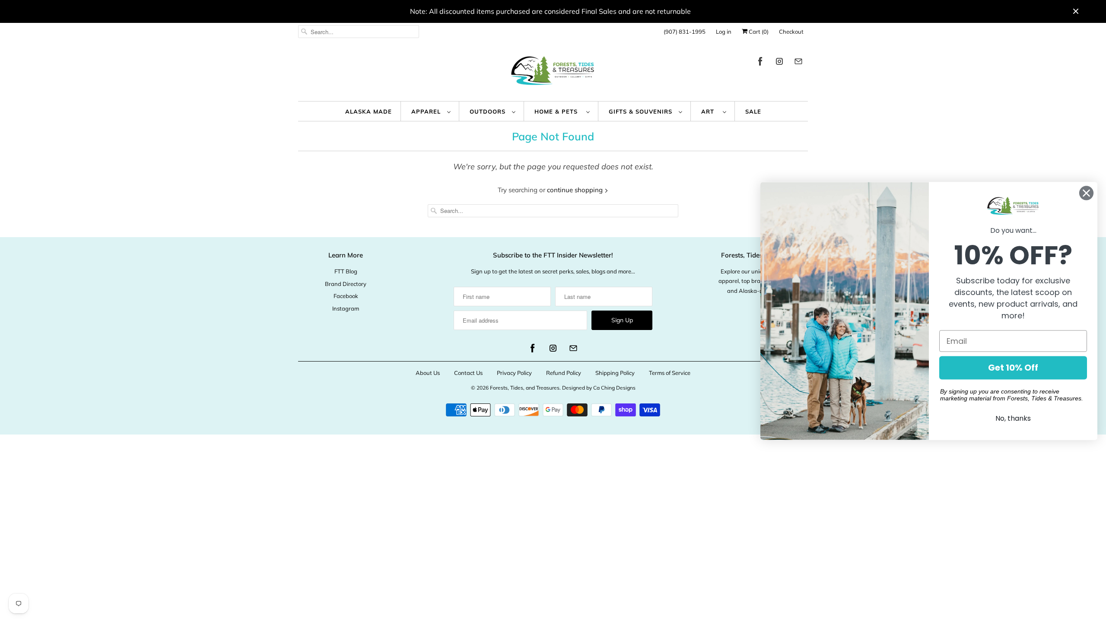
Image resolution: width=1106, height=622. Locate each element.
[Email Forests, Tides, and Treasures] (798, 63)
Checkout (791, 31)
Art (709, 111)
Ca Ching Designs (614, 387)
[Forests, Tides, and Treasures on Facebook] (760, 63)
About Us (428, 372)
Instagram (345, 308)
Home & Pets (558, 111)
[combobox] (358, 31)
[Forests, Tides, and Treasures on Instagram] (779, 63)
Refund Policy (563, 372)
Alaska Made (368, 111)
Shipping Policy (615, 372)
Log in (723, 31)
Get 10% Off (1013, 368)
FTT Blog (345, 271)
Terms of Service (669, 372)
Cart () (758, 31)
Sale (753, 111)
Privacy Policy (514, 372)
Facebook (346, 295)
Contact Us (468, 372)
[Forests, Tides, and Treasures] (553, 72)
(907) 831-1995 (685, 31)
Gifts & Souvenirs (641, 111)
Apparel (427, 111)
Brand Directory (345, 283)
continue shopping (575, 190)
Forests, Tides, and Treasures (524, 387)
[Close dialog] (1086, 192)
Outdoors (489, 111)
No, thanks (1013, 419)
